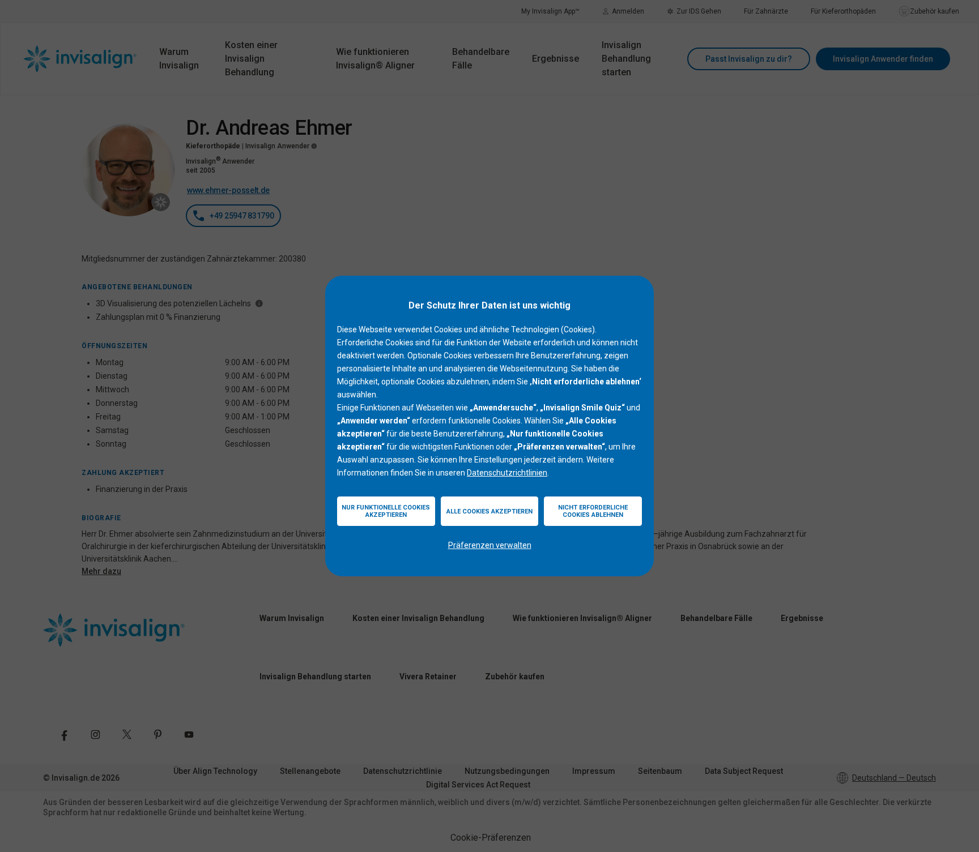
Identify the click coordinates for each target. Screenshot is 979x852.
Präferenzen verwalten (489, 545)
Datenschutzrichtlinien (507, 472)
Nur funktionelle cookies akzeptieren (386, 511)
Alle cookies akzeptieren (489, 511)
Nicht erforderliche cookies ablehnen (593, 511)
